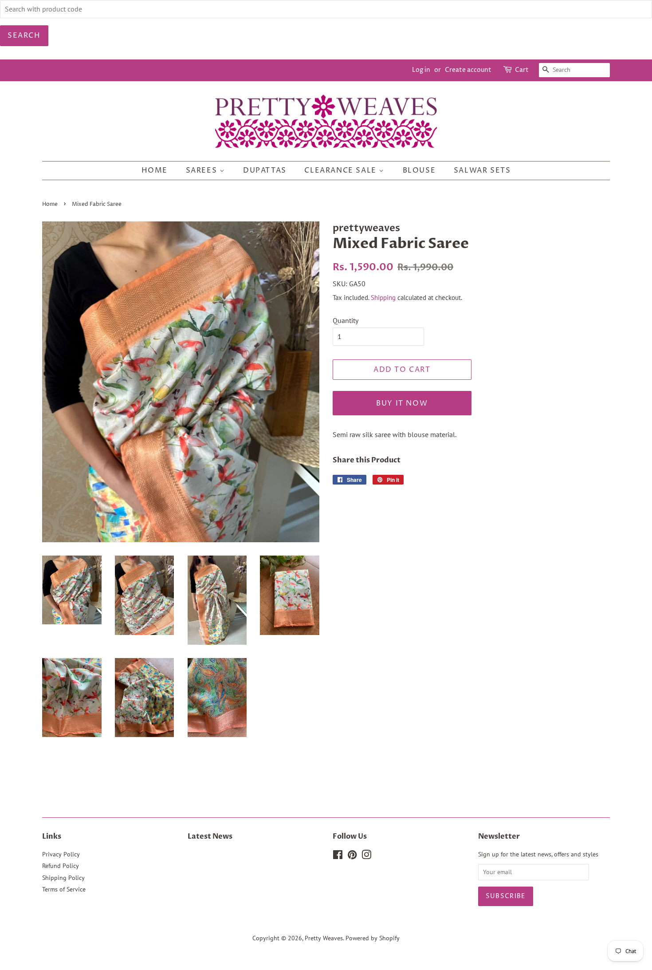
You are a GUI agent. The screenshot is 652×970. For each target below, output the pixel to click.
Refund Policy (60, 866)
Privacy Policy (61, 854)
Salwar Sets (482, 170)
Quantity (345, 320)
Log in (421, 70)
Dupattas (265, 170)
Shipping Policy (63, 878)
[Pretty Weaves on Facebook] (338, 856)
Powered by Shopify (373, 938)
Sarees (203, 170)
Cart (522, 70)
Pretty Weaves (324, 938)
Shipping (383, 297)
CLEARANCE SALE (341, 170)
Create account (468, 70)
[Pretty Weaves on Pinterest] (352, 856)
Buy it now (402, 403)
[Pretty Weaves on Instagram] (366, 856)
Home (154, 170)
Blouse (419, 170)
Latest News (210, 836)
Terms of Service (64, 889)
